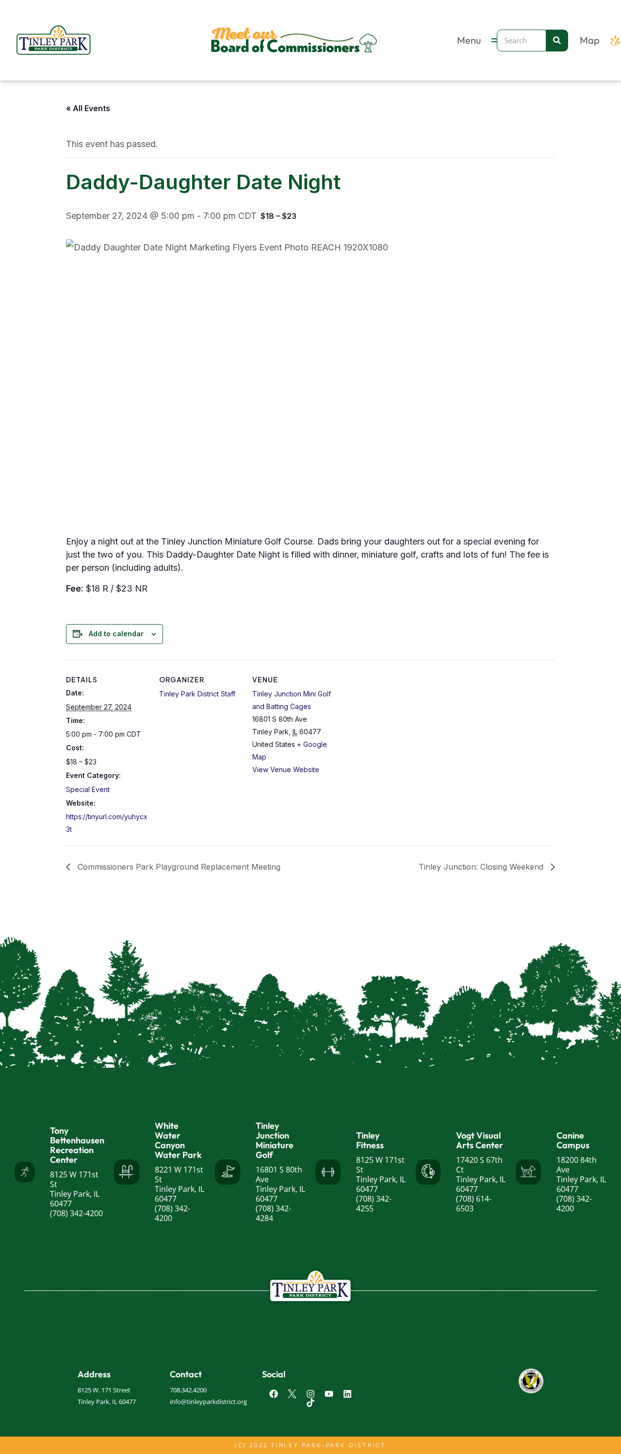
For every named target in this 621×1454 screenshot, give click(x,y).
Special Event (88, 789)
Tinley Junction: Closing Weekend (482, 867)
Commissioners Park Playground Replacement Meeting (177, 867)
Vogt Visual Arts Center (479, 1140)
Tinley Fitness (370, 1140)
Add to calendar (116, 633)
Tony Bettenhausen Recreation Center (77, 1145)
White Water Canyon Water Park (178, 1140)
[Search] (557, 40)
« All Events (88, 108)
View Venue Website (285, 769)
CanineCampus (572, 1140)
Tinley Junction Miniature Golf (275, 1140)
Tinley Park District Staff (197, 694)
